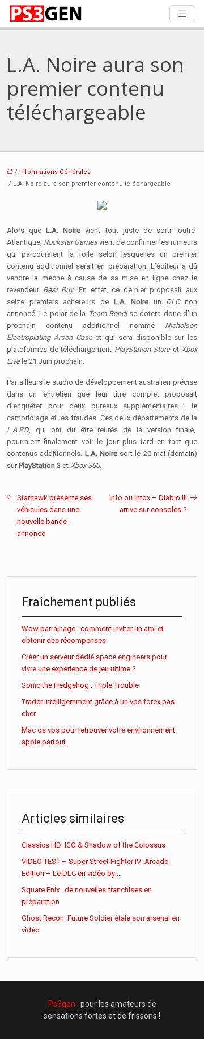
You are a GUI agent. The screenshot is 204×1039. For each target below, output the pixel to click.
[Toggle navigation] (182, 14)
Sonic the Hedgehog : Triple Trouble (80, 685)
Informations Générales (55, 172)
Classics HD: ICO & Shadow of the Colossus (93, 845)
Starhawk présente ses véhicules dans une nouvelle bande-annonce (54, 515)
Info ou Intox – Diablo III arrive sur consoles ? (148, 503)
